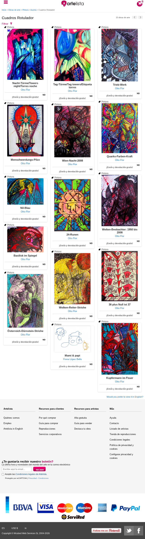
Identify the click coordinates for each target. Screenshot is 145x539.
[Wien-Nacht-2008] (72, 131)
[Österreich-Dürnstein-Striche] (25, 301)
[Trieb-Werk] (119, 55)
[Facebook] (138, 530)
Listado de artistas (119, 428)
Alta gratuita (80, 417)
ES (3, 528)
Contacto (114, 423)
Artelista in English (13, 428)
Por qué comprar (47, 417)
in (26, 528)
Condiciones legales (120, 439)
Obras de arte (14, 10)
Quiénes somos (12, 417)
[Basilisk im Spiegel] (25, 239)
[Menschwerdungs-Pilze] (25, 130)
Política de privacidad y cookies (122, 447)
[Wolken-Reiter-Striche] (72, 278)
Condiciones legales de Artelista (31, 474)
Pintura (25, 10)
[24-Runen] (72, 205)
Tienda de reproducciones (123, 434)
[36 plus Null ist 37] (119, 276)
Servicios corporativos (50, 434)
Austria (33, 10)
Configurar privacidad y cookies (121, 456)
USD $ (14, 528)
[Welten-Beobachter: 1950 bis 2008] (119, 200)
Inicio (4, 10)
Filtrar (5, 23)
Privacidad (32, 478)
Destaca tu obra (82, 428)
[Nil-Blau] (25, 191)
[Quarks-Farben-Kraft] (119, 128)
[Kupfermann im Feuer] (119, 349)
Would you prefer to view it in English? (125, 397)
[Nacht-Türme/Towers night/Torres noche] (25, 54)
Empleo (7, 423)
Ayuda (113, 417)
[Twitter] (129, 530)
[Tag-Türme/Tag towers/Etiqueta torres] (72, 55)
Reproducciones (47, 428)
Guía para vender (83, 423)
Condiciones (43, 478)
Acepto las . (26, 474)
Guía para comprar (48, 423)
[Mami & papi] (72, 339)
